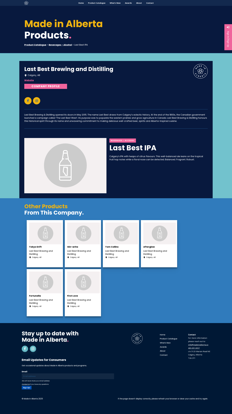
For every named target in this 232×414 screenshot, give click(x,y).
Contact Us (26, 384)
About (162, 351)
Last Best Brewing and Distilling (68, 69)
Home (162, 334)
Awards (163, 347)
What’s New (165, 343)
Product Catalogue (35, 44)
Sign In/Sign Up (228, 39)
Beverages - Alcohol (60, 44)
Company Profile (46, 86)
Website (29, 80)
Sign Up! (26, 388)
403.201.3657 (194, 348)
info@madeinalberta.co (198, 344)
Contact (164, 355)
